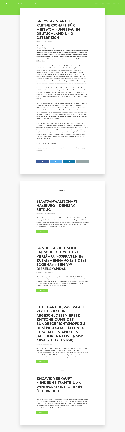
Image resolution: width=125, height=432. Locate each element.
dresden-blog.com (9, 4)
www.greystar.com (41, 155)
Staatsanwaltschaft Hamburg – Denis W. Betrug (56, 206)
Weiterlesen (42, 231)
